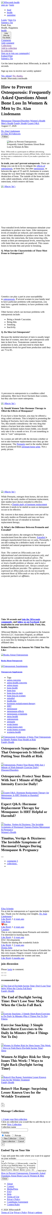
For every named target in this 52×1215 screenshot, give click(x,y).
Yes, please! (6, 76)
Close (21, 1138)
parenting (11, 15)
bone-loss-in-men (15, 693)
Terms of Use (13, 1197)
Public (7, 1135)
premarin (11, 721)
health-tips (11, 701)
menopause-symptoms (17, 714)
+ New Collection (9, 1138)
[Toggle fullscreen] (5, 972)
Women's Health (37, 121)
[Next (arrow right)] (5, 975)
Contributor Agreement (17, 1202)
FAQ (9, 1191)
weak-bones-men (15, 727)
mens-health (12, 716)
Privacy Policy (13, 1199)
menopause (39, 168)
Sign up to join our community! (15, 53)
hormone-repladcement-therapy (21, 703)
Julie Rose (6, 921)
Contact (10, 1186)
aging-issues (12, 685)
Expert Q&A (33, 123)
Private (17, 1135)
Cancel (21, 1141)
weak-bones (12, 724)
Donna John (6, 948)
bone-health (12, 688)
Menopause (6, 121)
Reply (8, 919)
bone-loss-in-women (16, 695)
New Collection (14, 1124)
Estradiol (41, 537)
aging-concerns (14, 680)
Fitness (4, 1019)
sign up (4, 5)
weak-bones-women (16, 729)
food (9, 10)
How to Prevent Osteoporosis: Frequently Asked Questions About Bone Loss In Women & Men (23, 1174)
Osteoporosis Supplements (11, 672)
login (11, 5)
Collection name (8, 1127)
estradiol (11, 698)
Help (9, 1194)
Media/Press (12, 1189)
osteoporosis (9, 299)
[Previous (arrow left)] (2, 975)
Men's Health (7, 123)
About (10, 1184)
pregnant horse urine (31, 446)
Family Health (20, 123)
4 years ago (19, 919)
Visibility (5, 1132)
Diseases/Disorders (21, 121)
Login (4, 20)
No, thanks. (18, 76)
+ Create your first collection (14, 1119)
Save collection (8, 1141)
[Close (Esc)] (2, 972)
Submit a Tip (7, 22)
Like (3, 919)
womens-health (14, 732)
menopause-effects (15, 711)
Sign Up (12, 20)
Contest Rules (13, 1204)
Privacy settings (35, 1212)
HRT (9, 706)
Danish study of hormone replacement (29, 504)
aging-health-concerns (17, 682)
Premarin (21, 444)
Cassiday (5, 929)
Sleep (3, 1050)
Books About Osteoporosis (11, 661)
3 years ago (19, 945)
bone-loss (11, 690)
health (9, 12)
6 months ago (18, 958)
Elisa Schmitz (7, 908)
